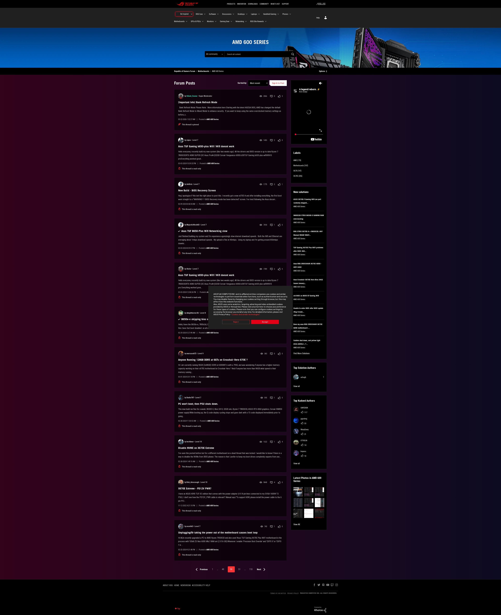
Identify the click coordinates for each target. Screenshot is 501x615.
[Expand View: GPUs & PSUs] (202, 21)
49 (223, 569)
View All (296, 524)
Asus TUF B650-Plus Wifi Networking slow (204, 231)
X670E (295, 176)
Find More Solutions (301, 353)
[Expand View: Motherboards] (186, 21)
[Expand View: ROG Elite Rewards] (265, 21)
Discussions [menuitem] (226, 14)
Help (318, 18)
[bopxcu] (300, 455)
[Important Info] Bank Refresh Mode (197, 102)
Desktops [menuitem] (241, 14)
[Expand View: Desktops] (246, 14)
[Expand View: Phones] (290, 14)
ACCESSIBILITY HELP (201, 585)
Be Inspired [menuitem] (184, 14)
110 (250, 569)
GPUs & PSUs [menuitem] (196, 21)
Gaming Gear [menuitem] (224, 21)
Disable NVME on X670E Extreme (196, 447)
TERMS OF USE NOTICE (278, 593)
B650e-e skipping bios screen (197, 319)
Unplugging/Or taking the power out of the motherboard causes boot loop (218, 532)
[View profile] (180, 96)
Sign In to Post (278, 83)
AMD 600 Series (212, 119)
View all (296, 386)
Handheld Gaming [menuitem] (269, 14)
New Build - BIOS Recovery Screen (197, 190)
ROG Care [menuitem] (199, 14)
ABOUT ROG (168, 585)
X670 (295, 171)
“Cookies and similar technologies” (245, 315)
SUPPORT (285, 4)
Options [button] (322, 71)
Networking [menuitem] (240, 21)
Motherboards (203, 71)
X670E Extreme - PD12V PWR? (194, 488)
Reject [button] (236, 322)
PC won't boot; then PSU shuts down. (198, 403)
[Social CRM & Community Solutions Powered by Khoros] (320, 609)
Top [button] (178, 609)
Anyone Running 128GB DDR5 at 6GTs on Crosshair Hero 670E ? (213, 359)
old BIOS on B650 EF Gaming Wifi (306, 296)
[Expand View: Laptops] (259, 14)
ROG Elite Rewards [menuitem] (257, 21)
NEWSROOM (185, 585)
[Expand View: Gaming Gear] (231, 21)
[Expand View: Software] (218, 14)
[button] (298, 491)
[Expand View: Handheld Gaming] (278, 14)
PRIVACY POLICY (293, 593)
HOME (176, 585)
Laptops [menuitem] (254, 14)
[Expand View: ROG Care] (204, 14)
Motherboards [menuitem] (179, 21)
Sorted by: (242, 83)
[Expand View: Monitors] (215, 21)
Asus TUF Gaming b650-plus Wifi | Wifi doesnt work (206, 146)
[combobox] (260, 54)
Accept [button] (265, 322)
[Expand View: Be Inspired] (191, 14)
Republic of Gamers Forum (184, 71)
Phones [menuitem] (285, 14)
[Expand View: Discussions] (233, 14)
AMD (295, 160)
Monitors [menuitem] (210, 21)
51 (239, 569)
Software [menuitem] (212, 14)
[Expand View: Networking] (246, 21)
